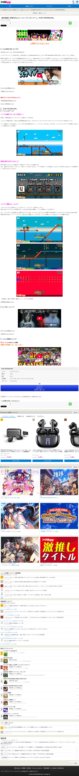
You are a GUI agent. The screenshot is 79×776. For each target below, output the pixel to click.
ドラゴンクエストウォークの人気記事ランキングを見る (12, 620)
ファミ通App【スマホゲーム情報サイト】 (10, 9)
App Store (39, 388)
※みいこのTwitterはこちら (7, 104)
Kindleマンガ (20, 416)
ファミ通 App (6, 2)
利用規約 (24, 768)
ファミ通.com (53, 768)
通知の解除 (46, 768)
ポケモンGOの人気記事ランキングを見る (10, 632)
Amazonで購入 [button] (16, 460)
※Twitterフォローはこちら (7, 91)
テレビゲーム (40, 416)
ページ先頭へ (75, 763)
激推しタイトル (42, 13)
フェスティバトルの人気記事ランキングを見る (11, 615)
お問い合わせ (17, 768)
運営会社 (29, 768)
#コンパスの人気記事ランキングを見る (9, 609)
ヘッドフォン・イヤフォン (8, 416)
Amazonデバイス (30, 416)
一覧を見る (75, 412)
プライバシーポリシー (37, 768)
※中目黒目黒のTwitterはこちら (8, 100)
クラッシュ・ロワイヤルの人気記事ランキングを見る (12, 626)
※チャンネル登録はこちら (8, 88)
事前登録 (35, 13)
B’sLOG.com (61, 768)
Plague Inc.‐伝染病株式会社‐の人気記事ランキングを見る (12, 638)
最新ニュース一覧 (25, 9)
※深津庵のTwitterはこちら (7, 302)
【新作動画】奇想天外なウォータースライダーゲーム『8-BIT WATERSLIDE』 (47, 9)
